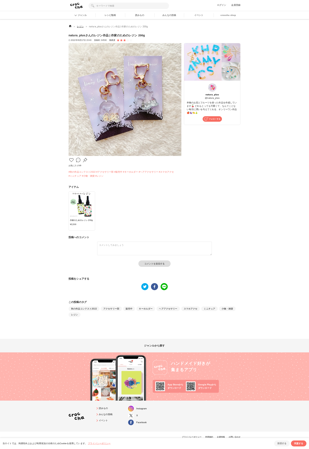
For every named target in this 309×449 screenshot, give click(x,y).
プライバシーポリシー (191, 437)
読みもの (139, 15)
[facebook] (154, 286)
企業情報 (221, 437)
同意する (298, 443)
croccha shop (228, 15)
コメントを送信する (154, 263)
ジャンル (82, 15)
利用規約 (209, 437)
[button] (71, 160)
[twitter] (144, 286)
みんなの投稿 (169, 15)
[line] (164, 286)
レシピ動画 (110, 15)
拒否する (281, 443)
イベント (198, 15)
